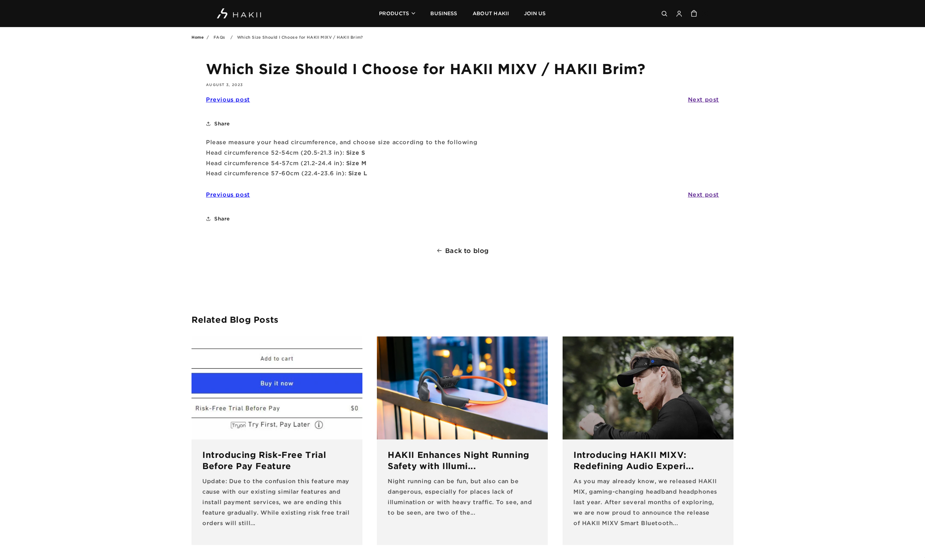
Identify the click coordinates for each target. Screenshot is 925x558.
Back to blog (467, 250)
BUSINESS (443, 13)
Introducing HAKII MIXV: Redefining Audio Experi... (633, 460)
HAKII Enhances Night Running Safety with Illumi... (458, 460)
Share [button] (222, 123)
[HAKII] (239, 13)
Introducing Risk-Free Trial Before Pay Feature (264, 460)
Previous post (228, 99)
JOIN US (535, 13)
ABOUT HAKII (491, 13)
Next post (703, 99)
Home (198, 37)
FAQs (219, 37)
